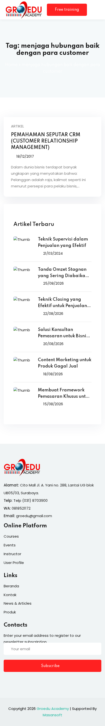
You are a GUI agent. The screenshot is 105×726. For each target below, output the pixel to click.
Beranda (11, 586)
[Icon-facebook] (5, 681)
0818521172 (21, 508)
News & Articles (18, 603)
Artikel (17, 126)
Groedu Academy (53, 708)
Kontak (10, 594)
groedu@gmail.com (34, 515)
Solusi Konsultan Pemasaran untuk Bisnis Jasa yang (63, 333)
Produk (10, 612)
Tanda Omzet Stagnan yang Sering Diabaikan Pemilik (63, 273)
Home (11, 65)
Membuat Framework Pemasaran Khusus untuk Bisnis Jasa (64, 394)
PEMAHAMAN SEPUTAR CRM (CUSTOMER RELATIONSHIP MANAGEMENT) (45, 141)
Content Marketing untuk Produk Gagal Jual (64, 363)
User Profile (14, 562)
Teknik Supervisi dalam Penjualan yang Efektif (63, 242)
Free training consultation (67, 12)
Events (10, 545)
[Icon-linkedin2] (15, 681)
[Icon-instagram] (25, 681)
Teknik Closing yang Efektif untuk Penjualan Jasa (62, 303)
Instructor (12, 553)
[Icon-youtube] (35, 681)
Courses (11, 536)
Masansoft (52, 714)
